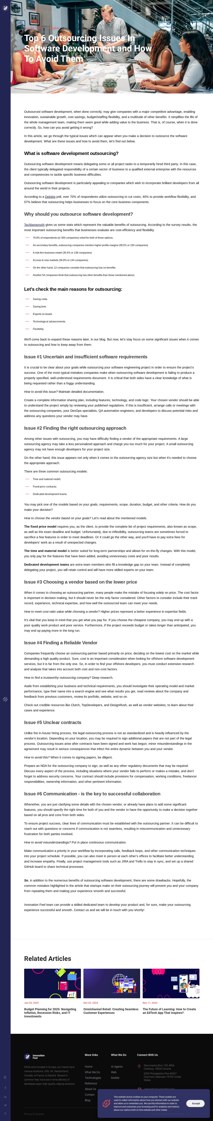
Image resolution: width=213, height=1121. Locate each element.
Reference (91, 1083)
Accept (196, 1103)
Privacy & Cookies (34, 1114)
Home (88, 1066)
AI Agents (117, 1066)
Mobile (115, 1077)
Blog (87, 1100)
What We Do (92, 1072)
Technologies (93, 1077)
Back (35, 10)
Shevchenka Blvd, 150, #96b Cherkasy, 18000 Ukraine (159, 1067)
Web (113, 1072)
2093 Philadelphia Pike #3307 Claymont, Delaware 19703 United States (162, 1077)
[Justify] (5, 8)
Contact (90, 1094)
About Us (90, 1089)
